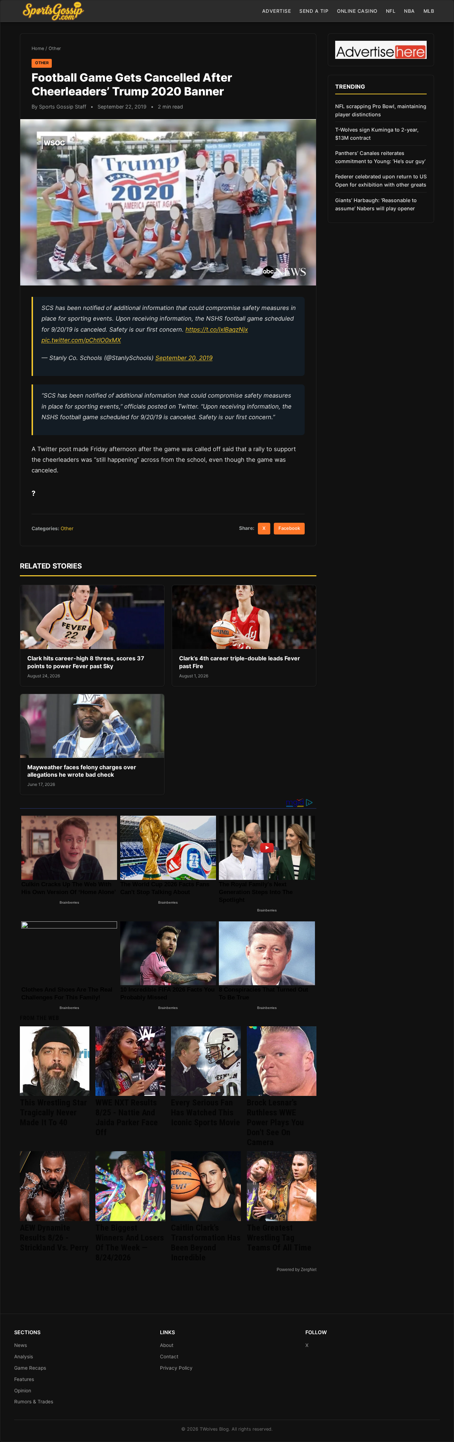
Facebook (289, 528)
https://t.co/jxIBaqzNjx (217, 329)
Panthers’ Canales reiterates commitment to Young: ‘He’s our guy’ (380, 157)
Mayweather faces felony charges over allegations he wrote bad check (81, 771)
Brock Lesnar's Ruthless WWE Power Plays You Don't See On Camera (275, 1122)
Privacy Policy (176, 1368)
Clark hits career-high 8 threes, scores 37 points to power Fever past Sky (85, 662)
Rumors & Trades (33, 1401)
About (166, 1345)
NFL (391, 11)
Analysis (23, 1356)
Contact (169, 1356)
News (20, 1345)
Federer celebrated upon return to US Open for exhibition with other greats (381, 180)
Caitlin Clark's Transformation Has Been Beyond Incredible (205, 1243)
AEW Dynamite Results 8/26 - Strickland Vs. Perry (54, 1238)
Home (38, 48)
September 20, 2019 (183, 357)
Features (24, 1379)
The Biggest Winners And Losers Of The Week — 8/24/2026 (129, 1243)
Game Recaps (30, 1368)
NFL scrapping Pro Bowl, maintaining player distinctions (380, 110)
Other (55, 48)
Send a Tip (313, 11)
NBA (409, 11)
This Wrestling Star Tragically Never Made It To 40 (53, 1112)
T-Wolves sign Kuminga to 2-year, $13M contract (377, 134)
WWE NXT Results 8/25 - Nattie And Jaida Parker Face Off (126, 1117)
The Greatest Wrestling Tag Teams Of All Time (279, 1238)
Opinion (22, 1390)
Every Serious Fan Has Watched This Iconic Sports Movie (205, 1112)
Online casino (357, 11)
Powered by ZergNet (296, 1269)
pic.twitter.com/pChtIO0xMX (81, 340)
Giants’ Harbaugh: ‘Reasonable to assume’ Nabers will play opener (376, 204)
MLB (428, 11)
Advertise (276, 11)
